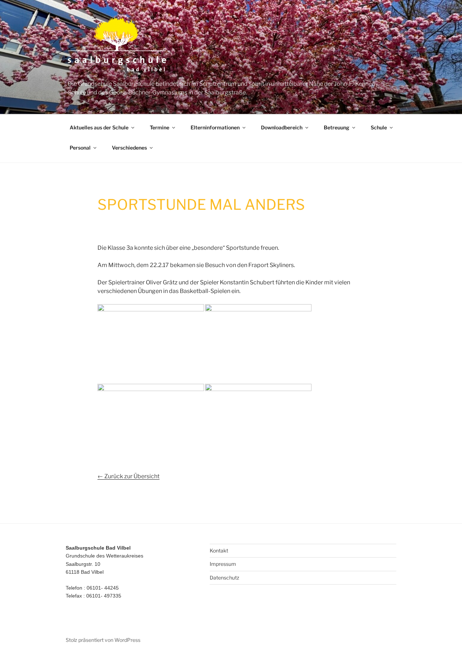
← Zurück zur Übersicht (128, 476)
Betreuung (336, 127)
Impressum (223, 564)
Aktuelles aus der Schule (99, 127)
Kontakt (219, 550)
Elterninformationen (215, 127)
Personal (80, 148)
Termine (159, 127)
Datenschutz (224, 577)
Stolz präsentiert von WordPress (103, 640)
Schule (379, 127)
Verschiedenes (129, 148)
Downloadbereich (281, 127)
